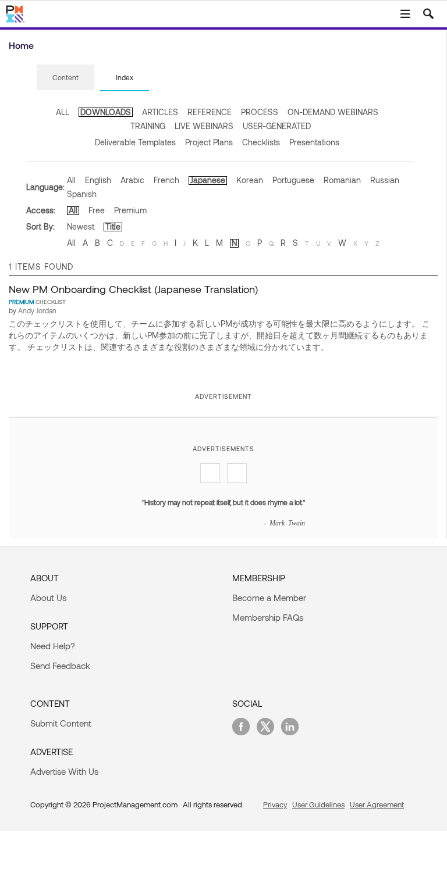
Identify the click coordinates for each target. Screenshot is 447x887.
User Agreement (377, 804)
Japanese (207, 180)
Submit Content (60, 723)
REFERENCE (209, 112)
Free (96, 210)
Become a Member (269, 597)
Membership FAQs (267, 617)
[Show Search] (428, 14)
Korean (249, 180)
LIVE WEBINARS (204, 126)
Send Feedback (60, 665)
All (71, 180)
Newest (80, 226)
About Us (48, 597)
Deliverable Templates (135, 142)
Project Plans (209, 142)
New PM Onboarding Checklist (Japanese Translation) (133, 288)
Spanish (82, 194)
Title (112, 226)
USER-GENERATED (277, 126)
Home (21, 45)
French (166, 180)
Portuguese (293, 180)
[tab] (65, 78)
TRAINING (147, 126)
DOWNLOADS (105, 112)
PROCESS (259, 112)
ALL (62, 112)
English (98, 180)
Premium (130, 210)
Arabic (132, 180)
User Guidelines (318, 804)
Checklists (261, 142)
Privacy (275, 804)
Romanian (342, 180)
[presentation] (65, 77)
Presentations (314, 142)
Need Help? (52, 646)
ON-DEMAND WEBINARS (333, 112)
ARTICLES (160, 112)
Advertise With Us (64, 771)
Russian (384, 180)
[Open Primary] (405, 14)
